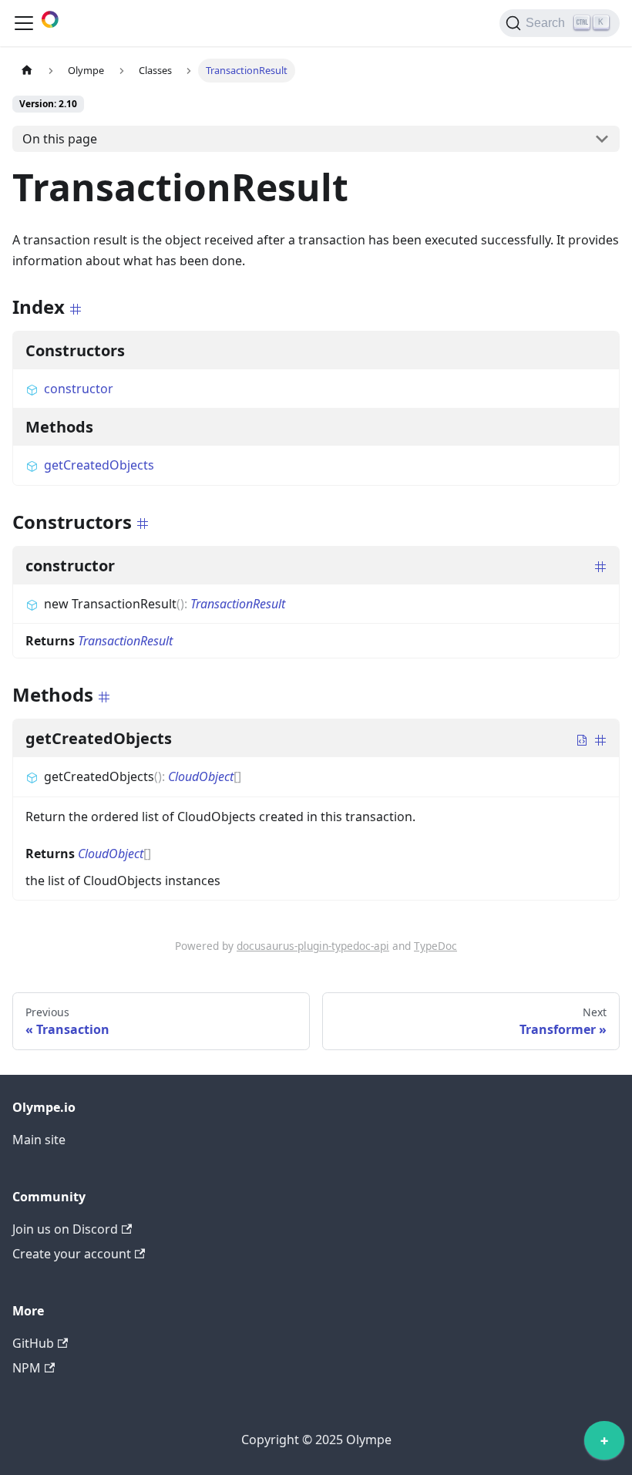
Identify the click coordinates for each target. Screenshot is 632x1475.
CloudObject (201, 776)
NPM (26, 1367)
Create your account (71, 1253)
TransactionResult (237, 603)
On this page (59, 138)
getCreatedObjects (99, 464)
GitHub (33, 1343)
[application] (604, 1444)
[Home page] (27, 71)
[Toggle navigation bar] (23, 23)
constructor (78, 388)
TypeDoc (435, 945)
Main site (39, 1139)
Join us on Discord (65, 1229)
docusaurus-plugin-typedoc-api (313, 945)
